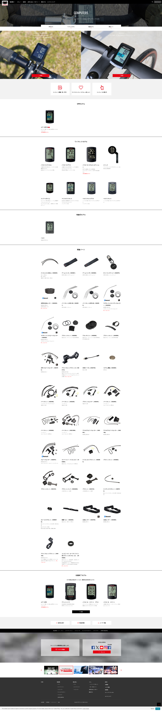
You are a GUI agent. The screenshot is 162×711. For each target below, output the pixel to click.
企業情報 (106, 684)
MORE (41, 75)
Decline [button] (152, 708)
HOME (42, 682)
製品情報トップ (56, 630)
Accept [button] (157, 708)
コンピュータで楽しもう (94, 684)
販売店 (24, 2)
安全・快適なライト (93, 686)
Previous (41, 670)
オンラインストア (51, 2)
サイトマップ (53, 702)
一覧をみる (102, 652)
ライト (62, 630)
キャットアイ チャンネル (109, 692)
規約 (59, 702)
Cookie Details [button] (85, 708)
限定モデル (43, 2)
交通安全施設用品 (104, 630)
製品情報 (12, 2)
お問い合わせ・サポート (33, 2)
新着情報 (106, 689)
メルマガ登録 (61, 649)
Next (120, 670)
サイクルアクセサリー (86, 630)
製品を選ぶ (75, 682)
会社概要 (42, 702)
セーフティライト (69, 630)
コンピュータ (77, 630)
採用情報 (47, 702)
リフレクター (96, 630)
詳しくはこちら (44, 308)
